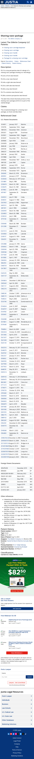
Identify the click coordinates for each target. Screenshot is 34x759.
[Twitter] (23, 734)
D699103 (3, 377)
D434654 (3, 280)
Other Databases (8, 720)
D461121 (3, 286)
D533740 (3, 301)
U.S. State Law (7, 716)
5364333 (3, 239)
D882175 (3, 415)
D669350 (3, 361)
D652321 (3, 356)
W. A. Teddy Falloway (19, 545)
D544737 (3, 309)
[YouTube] (11, 734)
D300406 (3, 224)
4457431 (3, 208)
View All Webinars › (17, 653)
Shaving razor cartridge (11, 50)
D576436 (3, 324)
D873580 (3, 407)
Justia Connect (17, 738)
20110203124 (5, 443)
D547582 (3, 312)
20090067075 (5, 441)
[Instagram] (16, 734)
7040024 (3, 299)
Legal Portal (17, 741)
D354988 (3, 244)
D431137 (3, 276)
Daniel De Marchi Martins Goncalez (18, 541)
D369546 (3, 252)
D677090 (3, 364)
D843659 (3, 401)
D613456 (3, 335)
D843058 (3, 396)
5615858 (3, 257)
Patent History (6, 63)
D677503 (3, 367)
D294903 (3, 213)
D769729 (3, 390)
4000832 (3, 176)
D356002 (3, 247)
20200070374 (5, 451)
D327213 (3, 231)
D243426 (3, 179)
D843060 (3, 398)
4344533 (3, 200)
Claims (16, 61)
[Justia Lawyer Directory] (25, 734)
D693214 (3, 372)
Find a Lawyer (6, 669)
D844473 (3, 404)
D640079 (3, 350)
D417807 (3, 268)
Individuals (6, 700)
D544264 (3, 306)
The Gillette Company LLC (15, 38)
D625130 (3, 343)
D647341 (3, 353)
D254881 (3, 181)
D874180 (3, 409)
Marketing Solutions (9, 724)
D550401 (3, 314)
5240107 (3, 236)
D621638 (3, 340)
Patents (7, 6)
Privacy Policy (17, 753)
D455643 (3, 283)
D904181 (3, 423)
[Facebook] (13, 734)
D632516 (3, 347)
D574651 (3, 322)
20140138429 (5, 446)
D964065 (3, 433)
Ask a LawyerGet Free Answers (7, 599)
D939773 (3, 426)
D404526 (3, 260)
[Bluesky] (21, 734)
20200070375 (5, 454)
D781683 (3, 393)
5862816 (3, 263)
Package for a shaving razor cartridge (15, 58)
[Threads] (18, 734)
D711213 (3, 385)
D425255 (3, 273)
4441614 (3, 205)
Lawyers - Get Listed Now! (17, 682)
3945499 (3, 173)
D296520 (3, 216)
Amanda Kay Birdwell (20, 547)
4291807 (3, 192)
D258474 (3, 184)
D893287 (3, 420)
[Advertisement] (17, 20)
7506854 (3, 329)
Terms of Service (17, 750)
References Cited (25, 61)
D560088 (3, 319)
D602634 (3, 332)
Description (9, 61)
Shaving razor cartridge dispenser (14, 47)
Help (17, 747)
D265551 (3, 197)
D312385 (3, 226)
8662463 (3, 382)
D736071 (3, 388)
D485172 (3, 296)
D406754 (3, 266)
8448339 (3, 369)
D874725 (3, 412)
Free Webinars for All (8, 616)
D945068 (3, 430)
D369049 (3, 249)
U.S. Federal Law (7, 712)
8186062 (3, 358)
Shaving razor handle (10, 53)
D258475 (3, 187)
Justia (2, 6)
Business (5, 704)
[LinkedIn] (9, 734)
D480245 (3, 293)
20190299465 (5, 449)
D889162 (3, 418)
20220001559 (5, 457)
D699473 (3, 379)
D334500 (3, 234)
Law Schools (6, 708)
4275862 (3, 190)
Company (17, 744)
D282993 (3, 211)
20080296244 (5, 438)
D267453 (3, 202)
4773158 (3, 219)
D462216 (3, 289)
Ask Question (17, 608)
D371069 (3, 255)
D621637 (3, 337)
